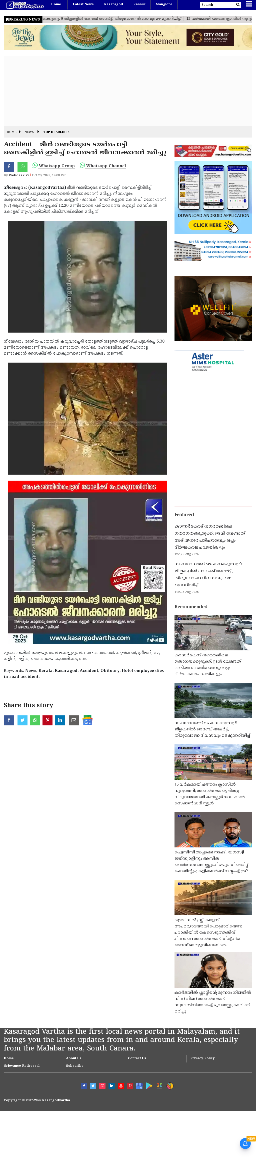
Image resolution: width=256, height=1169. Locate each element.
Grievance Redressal (22, 1066)
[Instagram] (102, 1086)
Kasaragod (113, 5)
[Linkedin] (111, 1086)
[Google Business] (137, 1085)
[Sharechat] (169, 1085)
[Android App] (148, 1085)
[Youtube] (121, 1086)
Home (56, 5)
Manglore (164, 5)
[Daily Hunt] (159, 1085)
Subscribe (75, 1066)
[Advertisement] (128, 91)
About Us (74, 1058)
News (29, 132)
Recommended (191, 607)
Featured (184, 515)
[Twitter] (93, 1086)
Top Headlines (56, 132)
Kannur (139, 5)
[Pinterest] (130, 1086)
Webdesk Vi (19, 176)
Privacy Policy (202, 1058)
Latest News (83, 5)
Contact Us (137, 1058)
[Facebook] (84, 1086)
